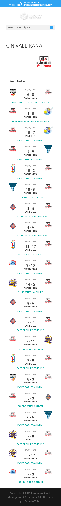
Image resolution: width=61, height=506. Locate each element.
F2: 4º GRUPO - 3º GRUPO (30, 197)
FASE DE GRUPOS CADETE (30, 349)
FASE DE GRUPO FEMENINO (30, 330)
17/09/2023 (30, 90)
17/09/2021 (30, 412)
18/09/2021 (30, 241)
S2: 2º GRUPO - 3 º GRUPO (30, 254)
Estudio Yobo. (33, 501)
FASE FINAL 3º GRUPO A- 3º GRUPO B (30, 102)
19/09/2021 (30, 184)
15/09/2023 (30, 165)
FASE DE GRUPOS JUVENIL (30, 140)
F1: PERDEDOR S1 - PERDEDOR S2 (30, 216)
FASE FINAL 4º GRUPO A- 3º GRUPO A (30, 121)
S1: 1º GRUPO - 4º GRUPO (30, 292)
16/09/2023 (30, 108)
